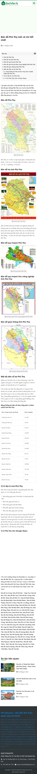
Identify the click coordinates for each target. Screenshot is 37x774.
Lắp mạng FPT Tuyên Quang (14, 744)
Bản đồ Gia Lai (16, 610)
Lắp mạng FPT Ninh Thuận (27, 744)
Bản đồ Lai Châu (23, 622)
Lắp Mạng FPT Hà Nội (28, 734)
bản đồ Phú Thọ (20, 85)
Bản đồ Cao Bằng (23, 603)
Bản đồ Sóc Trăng (24, 637)
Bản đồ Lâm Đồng (25, 625)
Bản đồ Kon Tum (11, 622)
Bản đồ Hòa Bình (13, 617)
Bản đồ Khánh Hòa (19, 620)
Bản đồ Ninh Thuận (19, 629)
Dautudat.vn (26, 90)
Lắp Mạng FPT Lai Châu (13, 736)
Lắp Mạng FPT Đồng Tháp (28, 731)
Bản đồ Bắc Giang (25, 595)
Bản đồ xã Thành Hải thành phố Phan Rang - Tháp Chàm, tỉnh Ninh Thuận (26, 666)
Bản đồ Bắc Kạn (13, 595)
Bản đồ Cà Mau (11, 603)
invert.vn (30, 770)
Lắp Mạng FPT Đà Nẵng (21, 724)
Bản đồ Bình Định (6, 600)
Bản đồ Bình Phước (19, 600)
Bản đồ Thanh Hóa (16, 642)
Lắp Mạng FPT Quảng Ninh (24, 739)
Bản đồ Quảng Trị (11, 637)
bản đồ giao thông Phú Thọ (9, 88)
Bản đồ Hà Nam (6, 612)
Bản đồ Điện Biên (14, 607)
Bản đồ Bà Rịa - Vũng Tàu (21, 593)
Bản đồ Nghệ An (27, 627)
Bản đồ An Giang (6, 593)
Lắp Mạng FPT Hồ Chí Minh (13, 729)
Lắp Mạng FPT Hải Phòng (19, 722)
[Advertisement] (18, 19)
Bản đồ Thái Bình (24, 639)
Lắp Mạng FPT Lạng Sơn (12, 739)
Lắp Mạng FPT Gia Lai (12, 727)
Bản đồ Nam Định (15, 627)
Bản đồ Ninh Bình (6, 629)
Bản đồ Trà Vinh (28, 644)
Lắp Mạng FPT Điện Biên (25, 736)
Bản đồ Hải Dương (7, 615)
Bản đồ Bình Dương (27, 598)
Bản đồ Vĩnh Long (21, 646)
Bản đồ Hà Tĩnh (28, 612)
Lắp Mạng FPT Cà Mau (6, 734)
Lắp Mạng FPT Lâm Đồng (23, 727)
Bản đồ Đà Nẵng (13, 605)
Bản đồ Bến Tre (15, 598)
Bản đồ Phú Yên (10, 632)
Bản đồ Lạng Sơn (12, 625)
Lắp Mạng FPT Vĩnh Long (16, 731)
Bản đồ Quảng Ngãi (16, 634)
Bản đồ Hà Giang (28, 610)
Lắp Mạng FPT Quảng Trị (9, 724)
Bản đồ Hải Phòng (20, 615)
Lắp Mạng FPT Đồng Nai (26, 729)
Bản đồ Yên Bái (14, 649)
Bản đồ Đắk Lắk (24, 605)
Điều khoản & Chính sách (18, 772)
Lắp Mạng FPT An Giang (17, 734)
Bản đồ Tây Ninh (12, 639)
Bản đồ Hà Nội (17, 612)
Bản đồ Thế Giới (25, 584)
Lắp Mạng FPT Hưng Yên (7, 722)
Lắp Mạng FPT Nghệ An (14, 741)
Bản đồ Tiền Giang (16, 644)
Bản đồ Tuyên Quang (8, 646)
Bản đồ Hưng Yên (6, 620)
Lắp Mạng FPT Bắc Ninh (30, 719)
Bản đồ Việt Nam (13, 584)
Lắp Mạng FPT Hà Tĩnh (25, 741)
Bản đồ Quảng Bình (22, 632)
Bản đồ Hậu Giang (26, 617)
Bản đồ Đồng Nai (26, 607)
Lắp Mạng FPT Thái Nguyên (7, 719)
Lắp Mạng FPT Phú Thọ (19, 719)
